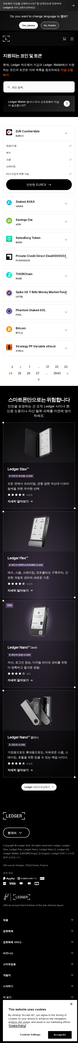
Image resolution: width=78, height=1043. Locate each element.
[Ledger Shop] (64, 39)
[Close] (71, 1004)
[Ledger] (6, 39)
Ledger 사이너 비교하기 (37, 787)
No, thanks (50, 25)
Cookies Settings (30, 1034)
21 (47, 367)
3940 (57, 373)
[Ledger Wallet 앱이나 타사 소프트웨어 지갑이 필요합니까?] (39, 104)
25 (19, 373)
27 (37, 373)
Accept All (60, 1034)
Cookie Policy (17, 1025)
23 (65, 367)
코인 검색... (18, 87)
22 (56, 367)
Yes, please (28, 25)
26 (28, 373)
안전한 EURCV (36, 184)
